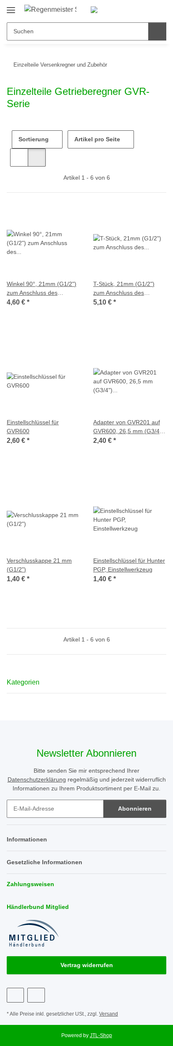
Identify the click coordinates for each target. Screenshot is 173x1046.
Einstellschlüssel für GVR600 (33, 426)
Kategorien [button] (23, 682)
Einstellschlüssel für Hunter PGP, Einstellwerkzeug (129, 565)
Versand (108, 1014)
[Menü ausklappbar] (11, 7)
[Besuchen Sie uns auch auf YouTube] (36, 995)
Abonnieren (135, 808)
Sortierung (33, 139)
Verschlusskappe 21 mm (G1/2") (39, 565)
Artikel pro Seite (97, 139)
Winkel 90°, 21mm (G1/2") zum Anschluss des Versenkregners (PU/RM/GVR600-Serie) (41, 288)
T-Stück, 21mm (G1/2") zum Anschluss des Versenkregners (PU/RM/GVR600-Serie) (125, 288)
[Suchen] (157, 31)
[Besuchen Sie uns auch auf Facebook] (15, 995)
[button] (133, 9)
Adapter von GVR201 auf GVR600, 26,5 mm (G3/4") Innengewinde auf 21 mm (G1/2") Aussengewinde (128, 427)
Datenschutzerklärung (37, 779)
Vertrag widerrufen (86, 965)
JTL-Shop (101, 1035)
